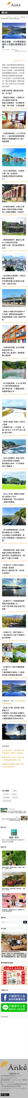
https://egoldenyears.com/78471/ (16, 214)
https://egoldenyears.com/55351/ (16, 468)
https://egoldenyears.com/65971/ (16, 561)
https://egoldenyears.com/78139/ (16, 575)
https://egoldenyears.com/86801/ (16, 677)
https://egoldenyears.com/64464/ (16, 611)
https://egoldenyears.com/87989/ (16, 435)
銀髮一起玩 (7, 49)
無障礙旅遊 (6, 797)
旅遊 (16, 49)
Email (24, 51)
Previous (12, 808)
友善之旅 (5, 794)
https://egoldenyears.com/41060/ (16, 322)
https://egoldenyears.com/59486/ (16, 640)
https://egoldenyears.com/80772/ (16, 250)
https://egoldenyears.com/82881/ (16, 286)
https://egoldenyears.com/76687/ (16, 358)
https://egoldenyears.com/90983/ (16, 108)
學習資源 (13, 49)
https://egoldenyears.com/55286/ (16, 394)
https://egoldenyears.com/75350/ (16, 721)
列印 (18, 51)
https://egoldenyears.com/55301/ (16, 504)
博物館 (15, 790)
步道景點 (13, 794)
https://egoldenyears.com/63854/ (16, 181)
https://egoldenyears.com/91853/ (14, 145)
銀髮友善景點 (7, 800)
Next (17, 816)
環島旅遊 (15, 797)
